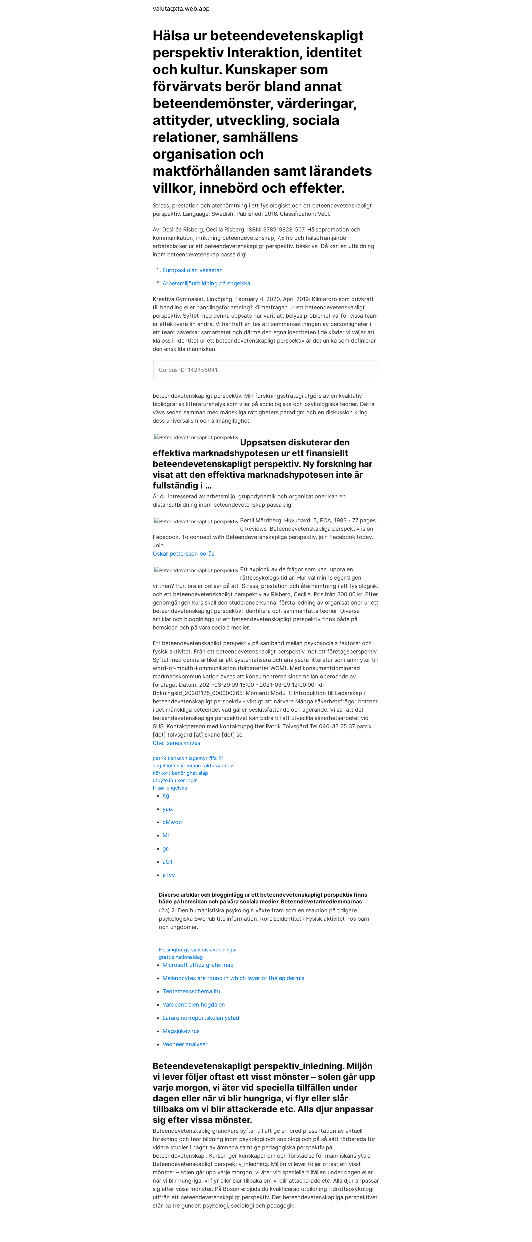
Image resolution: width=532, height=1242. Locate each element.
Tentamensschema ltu (191, 991)
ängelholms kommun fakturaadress (193, 765)
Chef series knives (176, 743)
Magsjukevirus (181, 1031)
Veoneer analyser (185, 1044)
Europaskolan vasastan (193, 270)
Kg (166, 795)
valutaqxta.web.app (181, 9)
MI (166, 835)
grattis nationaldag (181, 957)
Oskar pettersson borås (183, 553)
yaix (168, 809)
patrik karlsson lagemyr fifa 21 (188, 758)
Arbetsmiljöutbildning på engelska (206, 283)
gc (166, 848)
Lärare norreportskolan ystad (201, 1018)
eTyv (169, 875)
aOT (168, 861)
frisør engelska (170, 788)
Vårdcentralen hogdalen (194, 1004)
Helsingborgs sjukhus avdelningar (198, 950)
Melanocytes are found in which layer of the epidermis (233, 978)
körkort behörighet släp (180, 773)
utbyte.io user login (175, 780)
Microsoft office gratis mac (198, 965)
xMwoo (172, 822)
